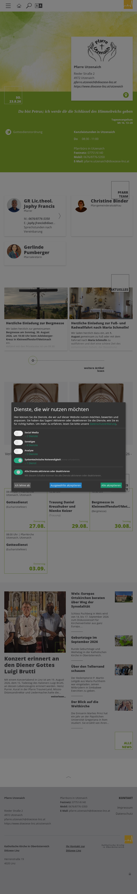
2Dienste (31, 436)
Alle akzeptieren (111, 485)
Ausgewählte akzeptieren (66, 485)
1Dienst (30, 463)
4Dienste (31, 445)
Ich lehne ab (22, 485)
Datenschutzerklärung (103, 423)
